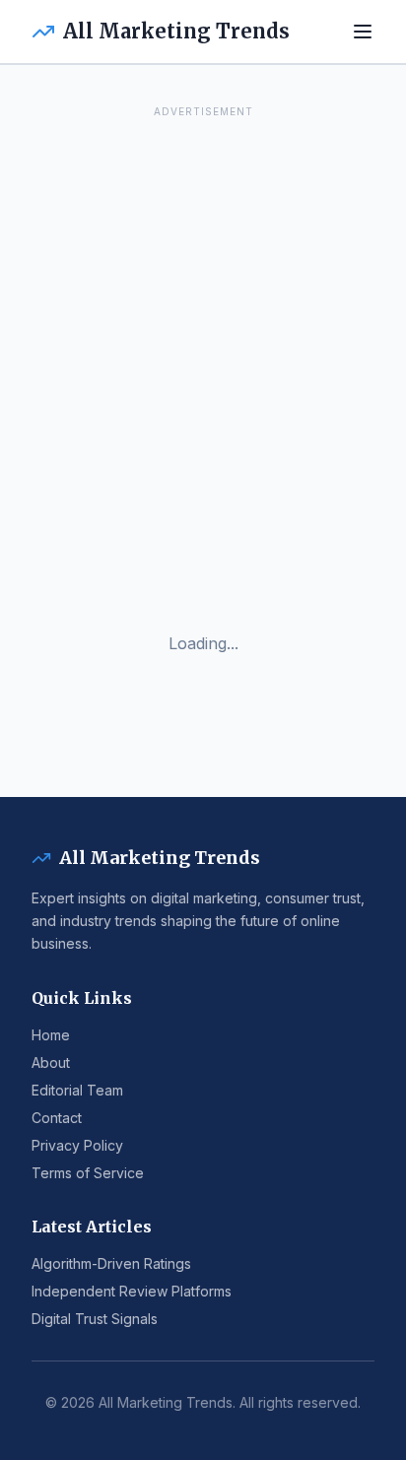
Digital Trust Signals (95, 1318)
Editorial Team (77, 1090)
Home (51, 1035)
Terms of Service (88, 1172)
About (51, 1062)
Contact (57, 1117)
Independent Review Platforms (132, 1291)
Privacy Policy (77, 1145)
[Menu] (362, 31)
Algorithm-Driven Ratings (111, 1263)
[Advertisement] (203, 326)
